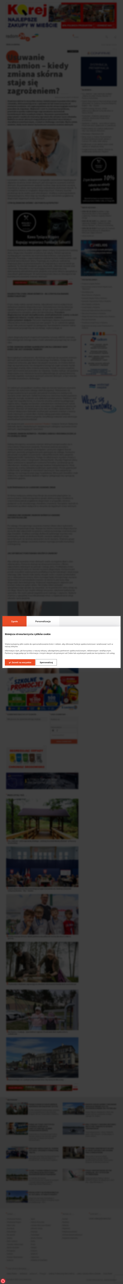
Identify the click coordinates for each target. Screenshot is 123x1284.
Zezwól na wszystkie (21, 662)
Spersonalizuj (46, 662)
